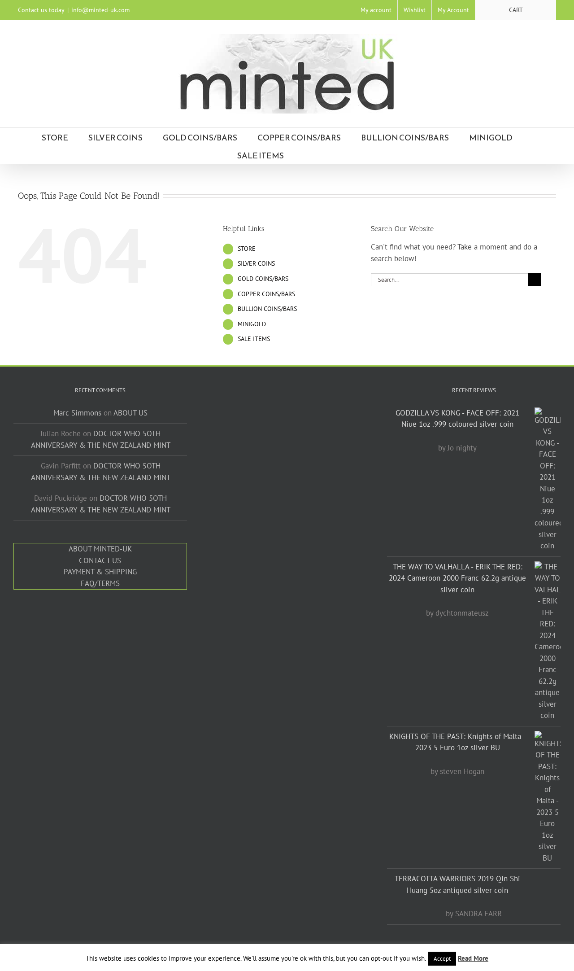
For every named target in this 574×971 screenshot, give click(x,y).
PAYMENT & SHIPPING (100, 572)
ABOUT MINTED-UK (100, 549)
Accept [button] (442, 958)
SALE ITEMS (254, 339)
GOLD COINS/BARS (263, 279)
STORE (247, 249)
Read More (473, 958)
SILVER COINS (256, 263)
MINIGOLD (252, 324)
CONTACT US (100, 560)
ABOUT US (130, 413)
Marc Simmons (77, 413)
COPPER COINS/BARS (266, 294)
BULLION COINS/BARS (267, 309)
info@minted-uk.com (100, 10)
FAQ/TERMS (100, 583)
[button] (333, 155)
